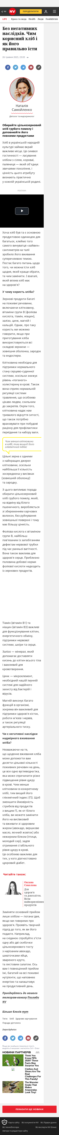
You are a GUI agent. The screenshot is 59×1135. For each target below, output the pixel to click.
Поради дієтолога (11, 1022)
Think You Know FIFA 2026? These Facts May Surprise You (32, 1060)
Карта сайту (14, 1122)
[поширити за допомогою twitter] (15, 67)
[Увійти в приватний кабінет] (45, 11)
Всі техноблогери (10, 1127)
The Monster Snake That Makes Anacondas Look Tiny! (31, 1087)
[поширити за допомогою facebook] (7, 67)
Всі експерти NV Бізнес (46, 1127)
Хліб (12, 1018)
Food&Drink (52, 19)
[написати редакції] (31, 67)
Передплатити (31, 11)
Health (32, 19)
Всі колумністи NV (30, 1122)
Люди (41, 19)
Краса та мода (18, 19)
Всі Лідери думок (49, 1122)
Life (4, 19)
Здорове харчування (26, 1018)
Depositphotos (9, 1029)
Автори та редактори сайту (15, 1130)
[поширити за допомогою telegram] (23, 67)
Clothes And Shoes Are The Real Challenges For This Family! (33, 1074)
